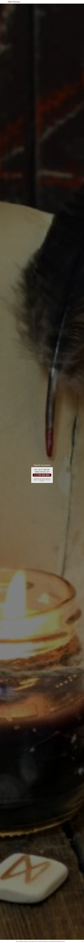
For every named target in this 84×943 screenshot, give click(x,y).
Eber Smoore (14, 2)
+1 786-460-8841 (43, 475)
